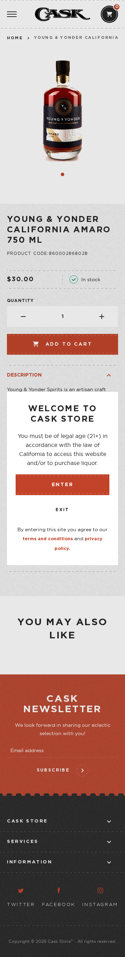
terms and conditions (48, 539)
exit (62, 510)
